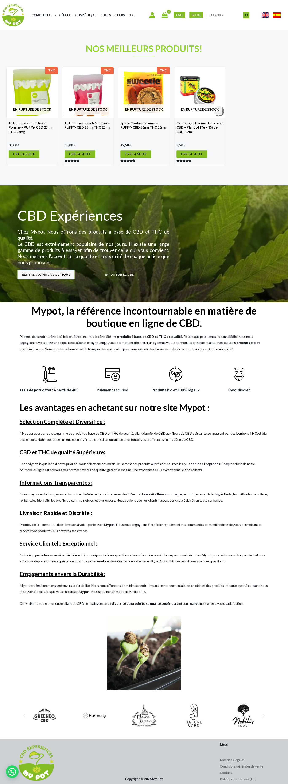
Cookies (226, 772)
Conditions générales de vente (241, 766)
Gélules (65, 15)
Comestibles (42, 15)
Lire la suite (24, 154)
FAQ (179, 15)
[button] (54, 15)
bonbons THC (246, 433)
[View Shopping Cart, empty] (165, 15)
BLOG (196, 15)
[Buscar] (246, 15)
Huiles (105, 15)
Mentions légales (232, 760)
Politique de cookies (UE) (238, 779)
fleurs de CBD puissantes (190, 433)
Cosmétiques (86, 15)
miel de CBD (156, 433)
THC (131, 15)
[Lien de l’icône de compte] (152, 15)
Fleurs (119, 15)
